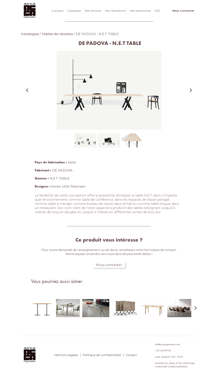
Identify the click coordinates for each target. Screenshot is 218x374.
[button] (31, 90)
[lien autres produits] (42, 310)
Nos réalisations (115, 10)
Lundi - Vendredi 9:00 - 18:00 (169, 356)
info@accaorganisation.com (167, 344)
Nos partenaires (140, 10)
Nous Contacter (183, 10)
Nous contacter (109, 265)
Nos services (93, 10)
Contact (131, 355)
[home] (30, 10)
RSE (157, 10)
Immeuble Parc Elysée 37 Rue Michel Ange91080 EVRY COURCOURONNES (175, 365)
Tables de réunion (57, 34)
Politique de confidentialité (102, 355)
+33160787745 (163, 350)
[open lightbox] (109, 90)
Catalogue (74, 10)
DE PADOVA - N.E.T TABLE (97, 34)
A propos (57, 10)
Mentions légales (66, 355)
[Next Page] (193, 308)
